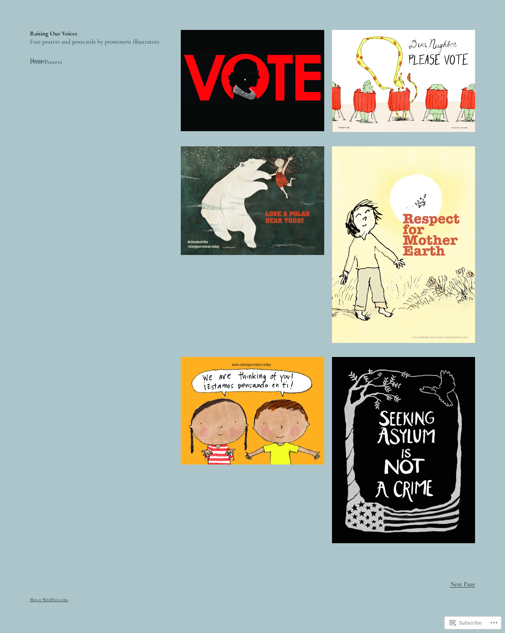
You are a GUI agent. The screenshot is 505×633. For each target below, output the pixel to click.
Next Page (462, 584)
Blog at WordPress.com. (49, 599)
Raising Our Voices (53, 33)
